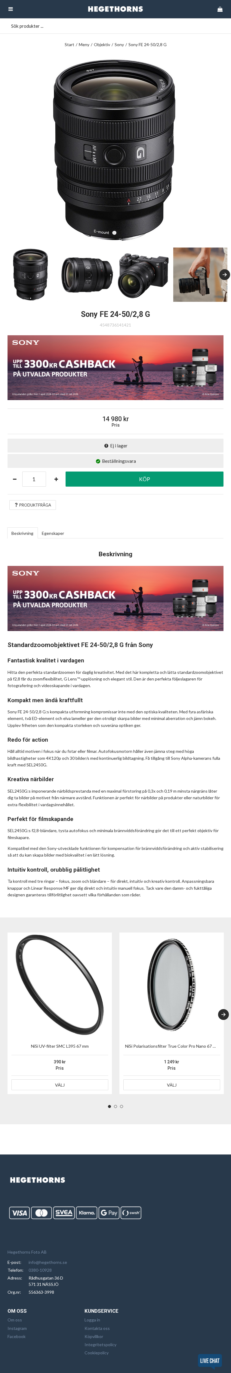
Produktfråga (35, 505)
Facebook (17, 1336)
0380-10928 (40, 1270)
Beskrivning (22, 533)
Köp (144, 479)
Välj (60, 1084)
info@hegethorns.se (48, 1262)
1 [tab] (109, 1106)
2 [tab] (115, 1106)
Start (69, 44)
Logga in (92, 1319)
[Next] (224, 274)
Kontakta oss (97, 1328)
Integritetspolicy (100, 1344)
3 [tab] (121, 1106)
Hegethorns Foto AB (27, 1252)
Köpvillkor (94, 1336)
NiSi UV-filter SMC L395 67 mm (60, 1046)
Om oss (15, 1319)
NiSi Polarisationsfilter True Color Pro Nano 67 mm (172, 1046)
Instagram (17, 1328)
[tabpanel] (60, 1013)
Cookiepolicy (97, 1352)
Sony (119, 44)
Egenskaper (53, 533)
